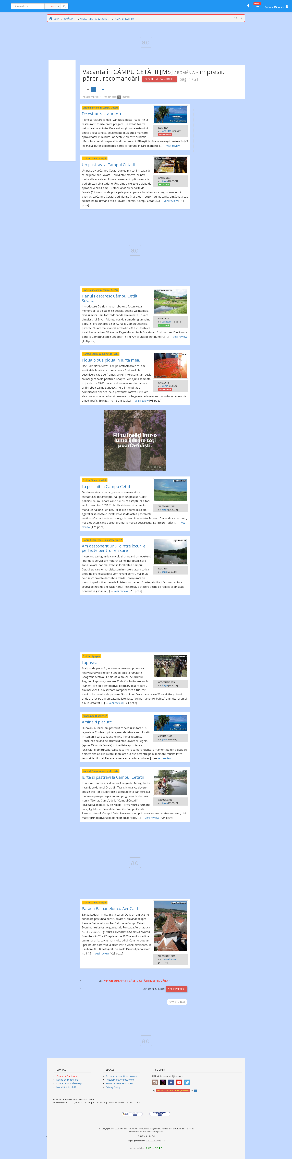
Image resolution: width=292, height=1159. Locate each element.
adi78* (165, 386)
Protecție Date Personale (119, 1083)
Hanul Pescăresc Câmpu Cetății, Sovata (111, 298)
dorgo (165, 181)
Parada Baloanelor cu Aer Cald (110, 908)
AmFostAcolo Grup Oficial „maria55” (173, 1091)
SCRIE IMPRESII (176, 989)
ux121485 (166, 131)
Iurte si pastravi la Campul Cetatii (113, 777)
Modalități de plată (66, 1087)
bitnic (164, 571)
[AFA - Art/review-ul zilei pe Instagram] (155, 1081)
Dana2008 (167, 321)
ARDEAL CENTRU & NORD (93, 18)
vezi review (173, 146)
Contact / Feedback (66, 1076)
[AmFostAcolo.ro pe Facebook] (172, 1081)
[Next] (103, 89)
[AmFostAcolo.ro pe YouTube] (180, 1081)
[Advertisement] (62, 110)
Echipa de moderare (67, 1079)
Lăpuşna (90, 662)
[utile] (248, 6)
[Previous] (88, 89)
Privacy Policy (113, 1087)
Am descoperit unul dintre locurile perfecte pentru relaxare (113, 548)
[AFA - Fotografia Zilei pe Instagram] (163, 1081)
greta (164, 739)
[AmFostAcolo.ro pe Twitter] (188, 1081)
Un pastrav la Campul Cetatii (108, 164)
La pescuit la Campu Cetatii (107, 486)
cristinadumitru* (170, 959)
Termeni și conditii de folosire (122, 1076)
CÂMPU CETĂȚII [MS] (124, 18)
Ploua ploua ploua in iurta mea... (112, 360)
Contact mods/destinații (69, 1083)
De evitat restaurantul (103, 113)
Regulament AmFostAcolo (120, 1079)
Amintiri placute (97, 722)
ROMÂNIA (68, 18)
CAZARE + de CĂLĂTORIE (158, 79)
